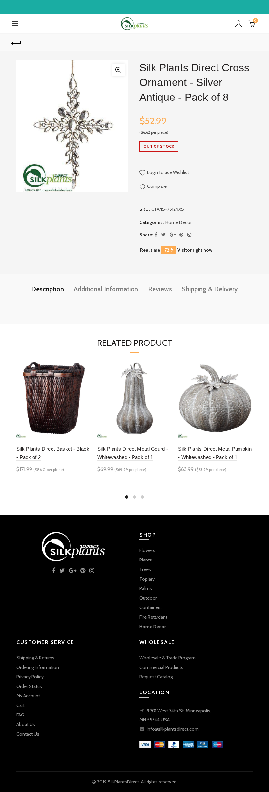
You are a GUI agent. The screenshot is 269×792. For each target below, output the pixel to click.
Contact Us (27, 734)
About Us (25, 724)
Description (47, 289)
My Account (28, 696)
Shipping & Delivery (210, 289)
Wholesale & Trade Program (167, 658)
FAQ (20, 715)
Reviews (160, 289)
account (238, 24)
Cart (20, 705)
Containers (150, 607)
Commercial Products (161, 667)
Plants (145, 560)
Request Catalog (156, 677)
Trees (145, 569)
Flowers (147, 550)
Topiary (147, 579)
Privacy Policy (30, 677)
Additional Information (106, 289)
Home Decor (178, 222)
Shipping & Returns (35, 658)
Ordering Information (37, 667)
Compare (157, 186)
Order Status (29, 686)
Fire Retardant (153, 617)
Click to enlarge (118, 70)
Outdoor (148, 598)
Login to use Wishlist (167, 172)
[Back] (17, 42)
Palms (145, 588)
